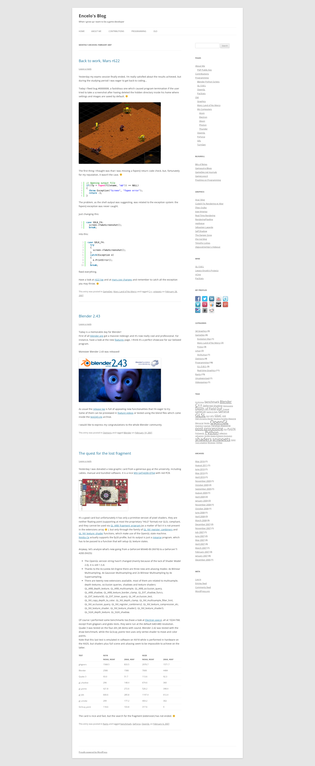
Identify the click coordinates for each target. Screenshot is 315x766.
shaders (203, 439)
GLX (208, 416)
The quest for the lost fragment (105, 453)
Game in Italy (212, 412)
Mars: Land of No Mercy (125, 291)
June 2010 (200, 469)
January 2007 (201, 555)
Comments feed (203, 587)
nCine (198, 274)
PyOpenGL (199, 433)
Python (212, 432)
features (119, 339)
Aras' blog (200, 199)
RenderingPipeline (204, 219)
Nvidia (207, 423)
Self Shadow (201, 231)
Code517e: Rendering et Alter (209, 203)
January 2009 (201, 500)
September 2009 (203, 488)
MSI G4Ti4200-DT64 (144, 472)
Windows (211, 443)
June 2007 (200, 536)
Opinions (107, 432)
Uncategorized (202, 378)
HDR (224, 416)
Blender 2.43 (89, 315)
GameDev (107, 291)
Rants (105, 723)
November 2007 (203, 528)
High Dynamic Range (204, 419)
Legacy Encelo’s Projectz (207, 270)
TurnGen (201, 144)
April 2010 (200, 477)
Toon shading (201, 443)
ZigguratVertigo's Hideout (207, 246)
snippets (157, 291)
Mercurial (199, 423)
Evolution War (204, 338)
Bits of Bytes (201, 164)
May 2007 (200, 540)
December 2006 (202, 559)
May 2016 (200, 461)
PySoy (200, 346)
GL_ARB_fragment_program (126, 525)
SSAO (233, 440)
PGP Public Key (204, 69)
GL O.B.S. (201, 85)
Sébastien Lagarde (204, 227)
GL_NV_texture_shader (91, 533)
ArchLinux (202, 354)
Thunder (203, 128)
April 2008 (200, 516)
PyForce (201, 136)
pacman (207, 426)
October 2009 (201, 485)
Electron (203, 117)
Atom (202, 113)
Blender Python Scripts (208, 81)
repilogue (199, 223)
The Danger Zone (203, 235)
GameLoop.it (201, 176)
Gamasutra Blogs (203, 168)
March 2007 (201, 547)
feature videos (125, 412)
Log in (198, 579)
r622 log (99, 279)
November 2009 (203, 481)
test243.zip (96, 416)
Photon (203, 124)
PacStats (201, 93)
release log (99, 409)
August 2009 (201, 492)
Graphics (201, 101)
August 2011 (201, 465)
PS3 (225, 429)
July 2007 (199, 532)
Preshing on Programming (208, 180)
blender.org (96, 335)
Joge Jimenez (201, 211)
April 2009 (200, 496)
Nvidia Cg (84, 537)
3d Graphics (201, 331)
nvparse (157, 537)
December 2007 (202, 524)
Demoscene (228, 406)
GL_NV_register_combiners (158, 529)
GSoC (218, 416)
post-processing (209, 428)
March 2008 (201, 520)
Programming (138, 31)
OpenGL (146, 723)
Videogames (201, 382)
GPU (212, 416)
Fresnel (226, 409)
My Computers (204, 109)
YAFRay (219, 443)
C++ (150, 291)
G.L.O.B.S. (201, 366)
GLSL (200, 415)
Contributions (116, 31)
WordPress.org (202, 591)
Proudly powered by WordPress (93, 752)
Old (155, 31)
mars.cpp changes (122, 279)
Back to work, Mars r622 (99, 60)
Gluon (202, 121)
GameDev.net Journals (206, 172)
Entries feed (201, 583)
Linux (198, 350)
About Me (96, 31)
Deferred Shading (212, 405)
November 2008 (203, 504)
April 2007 (200, 544)
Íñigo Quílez (201, 207)
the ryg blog (201, 239)
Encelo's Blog (92, 16)
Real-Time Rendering (205, 215)
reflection (223, 433)
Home (82, 31)
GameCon (200, 411)
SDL (199, 140)
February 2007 (202, 551)
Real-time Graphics (206, 370)
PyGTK (231, 429)
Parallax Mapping (221, 425)
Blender (127, 432)
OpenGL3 (199, 426)
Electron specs (153, 620)
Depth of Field (205, 409)
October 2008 (201, 508)
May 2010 (200, 473)
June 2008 (200, 512)
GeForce (137, 723)
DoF (219, 409)
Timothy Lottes (202, 243)
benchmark (126, 723)
